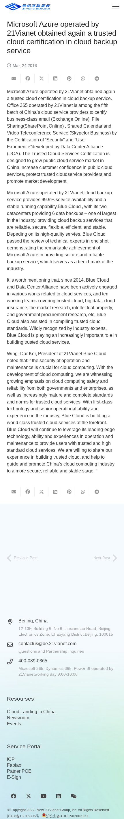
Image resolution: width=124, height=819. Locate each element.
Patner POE (19, 771)
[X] (28, 796)
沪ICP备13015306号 (23, 816)
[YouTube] (43, 796)
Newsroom (18, 717)
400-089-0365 (32, 660)
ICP (11, 759)
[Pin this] (69, 78)
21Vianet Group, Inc (60, 810)
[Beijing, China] (12, 621)
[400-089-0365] (12, 661)
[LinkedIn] (58, 796)
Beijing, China (33, 620)
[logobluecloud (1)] (28, 6)
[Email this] (14, 78)
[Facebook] (13, 796)
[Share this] (28, 78)
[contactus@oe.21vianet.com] (12, 644)
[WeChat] (73, 796)
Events (14, 723)
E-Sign (14, 777)
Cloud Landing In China (31, 711)
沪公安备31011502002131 (67, 816)
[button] (115, 6)
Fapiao (14, 765)
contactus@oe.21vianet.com (47, 643)
